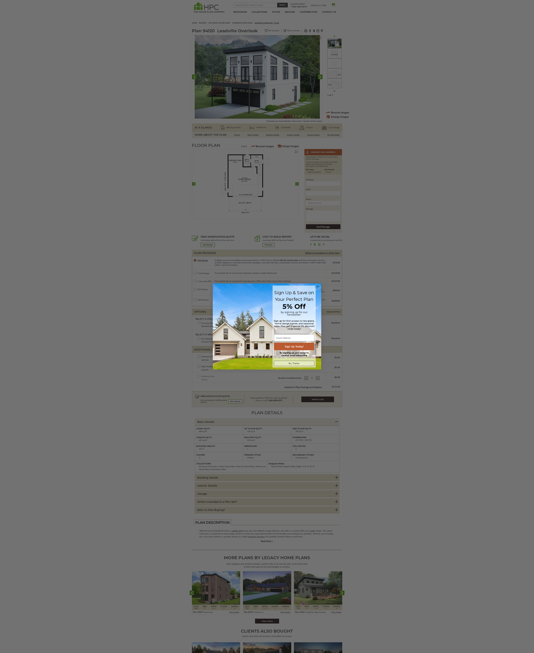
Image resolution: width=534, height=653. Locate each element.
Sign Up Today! (294, 346)
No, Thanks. (294, 363)
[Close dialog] (317, 287)
